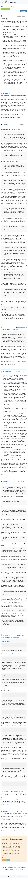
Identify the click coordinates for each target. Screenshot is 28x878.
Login (8, 859)
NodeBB (13, 869)
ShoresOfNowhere (7, 16)
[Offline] (2, 16)
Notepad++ (18, 867)
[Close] (25, 838)
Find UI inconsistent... (15, 329)
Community (13, 2)
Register (4, 859)
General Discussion (6, 9)
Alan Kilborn (5, 124)
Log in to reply (23, 11)
